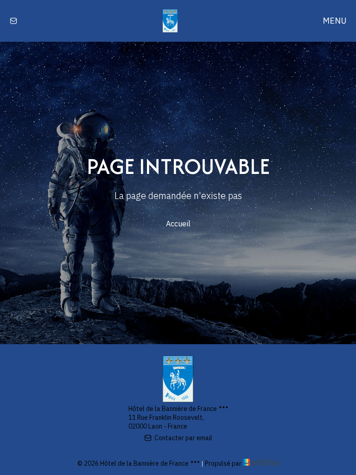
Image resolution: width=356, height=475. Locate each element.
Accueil (178, 223)
